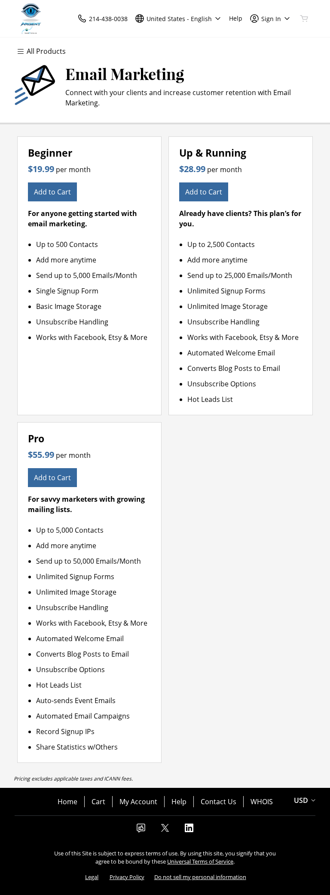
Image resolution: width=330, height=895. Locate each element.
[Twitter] (165, 830)
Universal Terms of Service (200, 861)
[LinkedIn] (189, 830)
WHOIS (262, 801)
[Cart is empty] (304, 18)
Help (178, 801)
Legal (91, 877)
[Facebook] (141, 830)
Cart (98, 801)
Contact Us (218, 801)
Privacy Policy (127, 877)
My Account (138, 801)
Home (67, 801)
